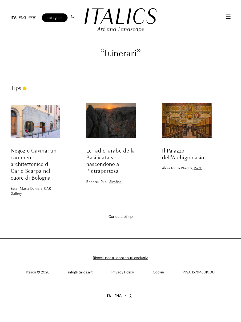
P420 (198, 168)
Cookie (158, 272)
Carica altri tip (120, 216)
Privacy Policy (123, 272)
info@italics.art (80, 272)
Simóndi (115, 182)
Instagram (55, 18)
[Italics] (120, 16)
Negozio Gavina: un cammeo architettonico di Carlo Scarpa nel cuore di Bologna (33, 164)
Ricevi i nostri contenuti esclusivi (120, 257)
